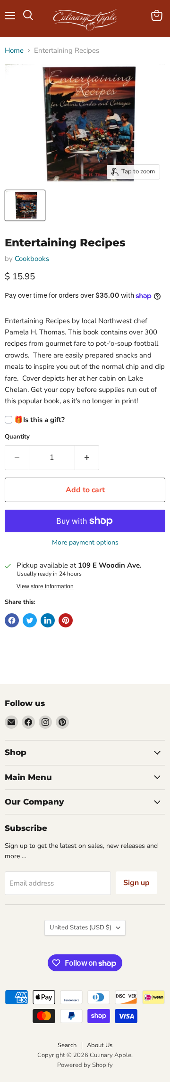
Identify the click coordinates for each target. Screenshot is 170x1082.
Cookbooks (32, 258)
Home (14, 51)
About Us (99, 1045)
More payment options (85, 542)
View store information (45, 586)
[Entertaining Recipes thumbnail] (25, 205)
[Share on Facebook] (12, 620)
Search (67, 1045)
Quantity (17, 436)
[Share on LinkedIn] (48, 620)
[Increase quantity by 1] (87, 457)
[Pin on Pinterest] (66, 620)
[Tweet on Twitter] (30, 620)
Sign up (136, 883)
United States (80, 927)
